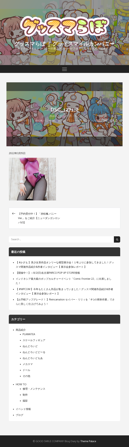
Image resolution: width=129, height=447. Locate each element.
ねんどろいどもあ (33, 358)
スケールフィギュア (34, 340)
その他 (26, 376)
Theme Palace (88, 441)
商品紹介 (21, 329)
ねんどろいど (30, 346)
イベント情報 (23, 409)
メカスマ (28, 364)
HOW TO (21, 384)
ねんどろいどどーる (34, 352)
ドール (26, 370)
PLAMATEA (29, 334)
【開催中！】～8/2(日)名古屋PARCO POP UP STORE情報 (48, 272)
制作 (25, 394)
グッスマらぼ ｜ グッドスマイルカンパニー (64, 44)
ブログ (19, 415)
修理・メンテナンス (34, 388)
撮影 (25, 400)
